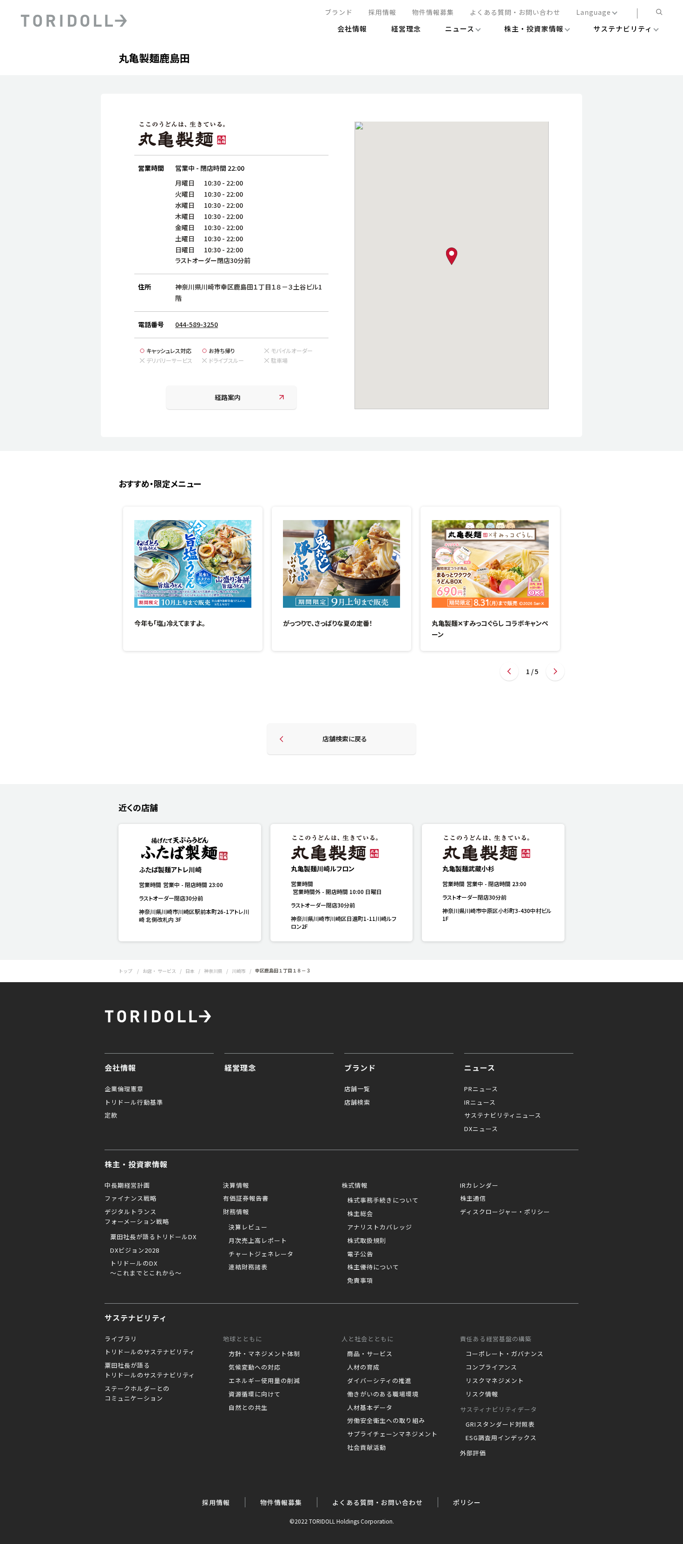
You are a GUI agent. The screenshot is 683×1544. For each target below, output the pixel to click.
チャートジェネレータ (261, 1253)
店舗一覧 (357, 1088)
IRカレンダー (479, 1185)
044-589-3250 (196, 324)
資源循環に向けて (255, 1394)
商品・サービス (370, 1353)
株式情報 (355, 1185)
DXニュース (481, 1128)
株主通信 (473, 1198)
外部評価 (473, 1452)
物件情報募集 (433, 12)
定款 (111, 1115)
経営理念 (240, 1067)
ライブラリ (121, 1338)
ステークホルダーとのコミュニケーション (137, 1393)
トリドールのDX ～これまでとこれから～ (146, 1268)
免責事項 (360, 1280)
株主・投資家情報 (136, 1164)
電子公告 (360, 1253)
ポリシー (467, 1502)
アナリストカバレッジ (379, 1226)
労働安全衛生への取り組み (386, 1420)
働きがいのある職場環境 (383, 1394)
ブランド (339, 12)
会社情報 (120, 1067)
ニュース (479, 1067)
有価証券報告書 (246, 1198)
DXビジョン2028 (134, 1250)
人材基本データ (370, 1407)
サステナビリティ (136, 1317)
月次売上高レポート (258, 1240)
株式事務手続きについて (383, 1200)
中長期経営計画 (127, 1185)
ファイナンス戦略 (131, 1198)
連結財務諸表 (248, 1266)
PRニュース (481, 1088)
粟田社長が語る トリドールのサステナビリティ (150, 1370)
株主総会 (360, 1213)
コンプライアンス (491, 1367)
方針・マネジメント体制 (264, 1353)
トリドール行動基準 (134, 1102)
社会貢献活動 (366, 1447)
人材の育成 (363, 1367)
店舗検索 (357, 1102)
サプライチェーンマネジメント (392, 1433)
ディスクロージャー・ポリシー (505, 1211)
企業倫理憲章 (124, 1088)
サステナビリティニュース (502, 1115)
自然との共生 (248, 1407)
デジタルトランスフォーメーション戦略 (137, 1216)
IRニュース (480, 1102)
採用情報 (382, 12)
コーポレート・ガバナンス (505, 1353)
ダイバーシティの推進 (379, 1380)
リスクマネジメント (495, 1380)
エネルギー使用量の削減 (264, 1380)
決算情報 (236, 1185)
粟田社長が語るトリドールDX (153, 1236)
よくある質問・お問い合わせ (515, 12)
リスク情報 (482, 1394)
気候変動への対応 (255, 1367)
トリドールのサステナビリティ (150, 1351)
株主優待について (373, 1266)
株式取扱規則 (366, 1240)
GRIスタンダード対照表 (500, 1424)
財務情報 (236, 1211)
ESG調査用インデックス (501, 1437)
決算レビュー (248, 1226)
